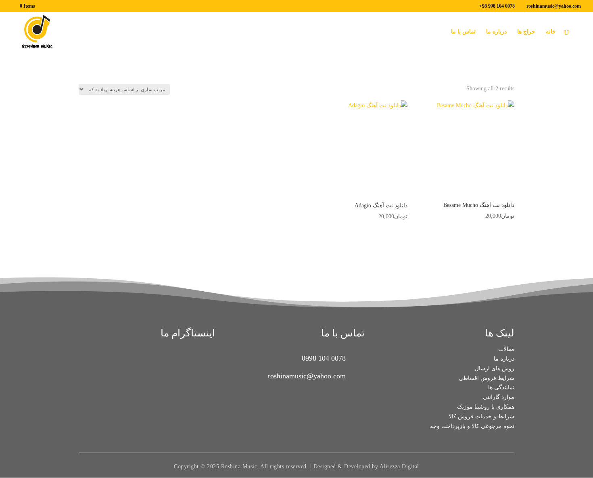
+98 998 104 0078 (497, 6)
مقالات (506, 349)
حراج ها (526, 32)
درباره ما (496, 32)
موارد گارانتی (498, 397)
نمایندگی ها (501, 387)
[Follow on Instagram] (191, 368)
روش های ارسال (494, 368)
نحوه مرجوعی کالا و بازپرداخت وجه (472, 426)
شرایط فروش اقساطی (486, 378)
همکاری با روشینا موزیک (485, 407)
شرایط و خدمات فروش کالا (481, 416)
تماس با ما (463, 32)
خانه (551, 32)
